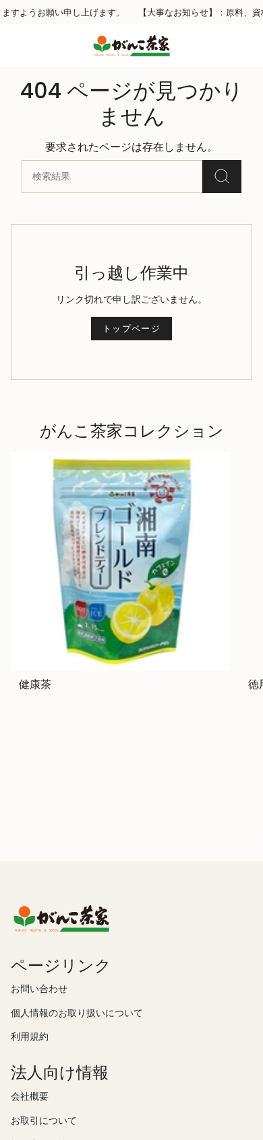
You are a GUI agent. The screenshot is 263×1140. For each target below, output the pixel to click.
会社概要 (30, 1096)
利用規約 (30, 1036)
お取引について (44, 1121)
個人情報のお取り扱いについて (77, 1013)
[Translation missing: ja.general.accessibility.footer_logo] (61, 919)
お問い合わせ (39, 989)
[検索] (221, 176)
